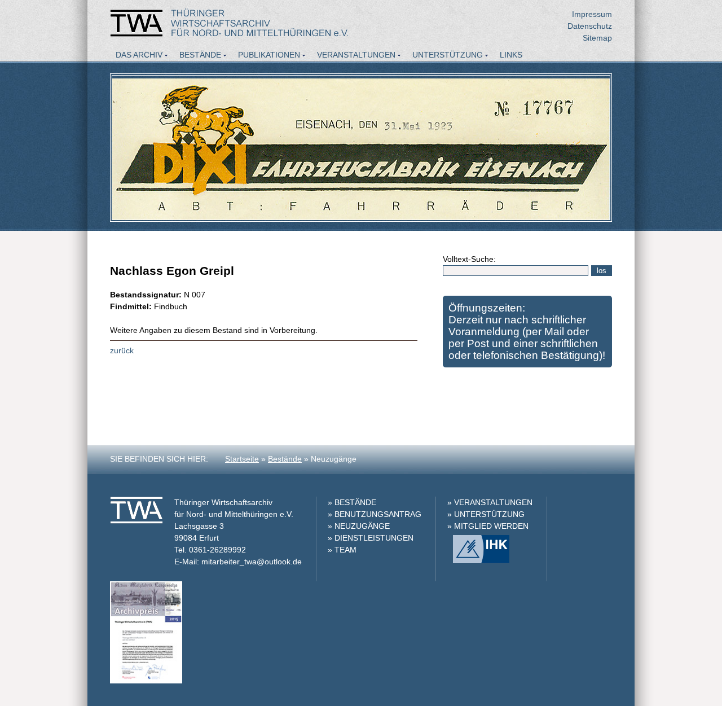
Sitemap (597, 37)
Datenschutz (589, 25)
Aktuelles (138, 69)
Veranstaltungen (356, 54)
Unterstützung (447, 54)
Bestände (200, 54)
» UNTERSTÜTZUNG (486, 514)
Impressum (592, 14)
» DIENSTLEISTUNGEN (370, 537)
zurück (122, 350)
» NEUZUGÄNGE (359, 525)
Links (511, 54)
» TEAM (342, 549)
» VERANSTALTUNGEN (489, 502)
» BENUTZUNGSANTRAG (374, 514)
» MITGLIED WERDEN (488, 525)
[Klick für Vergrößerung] (146, 680)
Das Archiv (139, 54)
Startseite (242, 458)
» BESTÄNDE (352, 502)
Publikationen (269, 54)
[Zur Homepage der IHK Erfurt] (478, 560)
